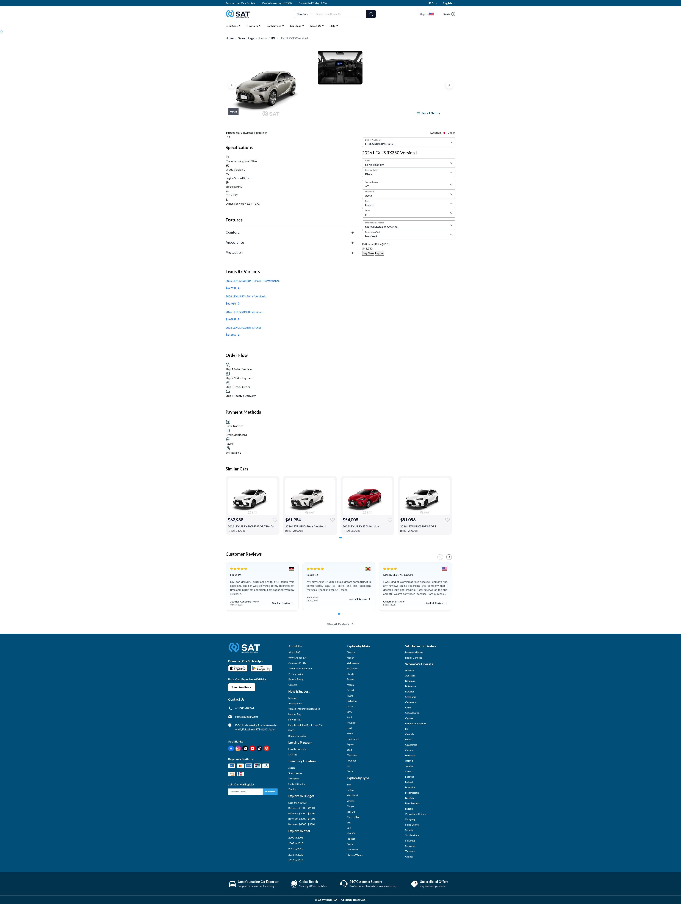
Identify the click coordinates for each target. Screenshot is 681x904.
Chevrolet (352, 755)
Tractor (351, 838)
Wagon (351, 800)
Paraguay (410, 819)
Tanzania (410, 851)
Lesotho (409, 776)
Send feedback (241, 687)
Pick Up (351, 811)
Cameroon (411, 702)
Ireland (409, 760)
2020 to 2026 (295, 860)
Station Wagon (355, 854)
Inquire (379, 253)
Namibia (409, 797)
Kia (348, 765)
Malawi (409, 782)
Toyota (351, 652)
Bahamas (410, 680)
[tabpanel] (252, 505)
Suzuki (350, 690)
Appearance (235, 242)
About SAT (294, 652)
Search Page (246, 38)
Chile (408, 707)
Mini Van (351, 833)
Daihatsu (352, 700)
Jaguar (350, 744)
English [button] (447, 3)
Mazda (350, 684)
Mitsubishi (352, 668)
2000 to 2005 (295, 837)
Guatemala (411, 744)
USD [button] (431, 3)
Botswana (410, 686)
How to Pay (294, 719)
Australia (410, 675)
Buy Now (368, 253)
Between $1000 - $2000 (301, 807)
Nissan (350, 657)
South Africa (412, 835)
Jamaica (409, 766)
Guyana (409, 750)
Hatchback (353, 795)
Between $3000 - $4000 (301, 818)
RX (273, 38)
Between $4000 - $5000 (301, 824)
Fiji (406, 728)
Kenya (408, 771)
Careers (292, 684)
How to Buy (294, 714)
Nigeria (409, 808)
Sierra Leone (412, 824)
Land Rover (353, 738)
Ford (349, 728)
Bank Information (297, 735)
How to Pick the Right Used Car (305, 725)
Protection (234, 252)
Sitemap (292, 697)
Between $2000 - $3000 (301, 813)
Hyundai (351, 760)
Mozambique (412, 792)
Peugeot (351, 722)
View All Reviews (338, 624)
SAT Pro (292, 754)
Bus (349, 822)
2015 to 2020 (295, 854)
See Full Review (281, 602)
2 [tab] (344, 615)
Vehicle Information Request (304, 708)
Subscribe (270, 791)
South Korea (295, 773)
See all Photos (431, 113)
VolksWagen (354, 663)
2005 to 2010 (295, 843)
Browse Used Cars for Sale (240, 3)
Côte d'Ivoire (412, 712)
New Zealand (412, 803)
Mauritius (410, 787)
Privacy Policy (295, 673)
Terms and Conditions (300, 668)
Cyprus (409, 718)
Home (230, 38)
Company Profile (297, 663)
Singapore (293, 778)
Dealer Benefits (413, 657)
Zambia (292, 789)
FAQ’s (291, 730)
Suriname (410, 845)
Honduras (410, 755)
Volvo (350, 733)
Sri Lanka (410, 840)
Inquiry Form (295, 703)
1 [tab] (342, 539)
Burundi (409, 691)
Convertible (353, 816)
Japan (291, 767)
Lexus (263, 38)
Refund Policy (295, 679)
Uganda (409, 856)
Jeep (349, 749)
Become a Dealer (414, 652)
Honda (350, 673)
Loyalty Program (297, 748)
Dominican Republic (415, 723)
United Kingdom (297, 783)
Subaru (351, 679)
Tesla (350, 771)
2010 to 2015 (295, 848)
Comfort (232, 232)
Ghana (408, 739)
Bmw (349, 711)
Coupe (350, 806)
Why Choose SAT (298, 657)
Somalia (409, 829)
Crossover (352, 849)
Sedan (350, 789)
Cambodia (410, 696)
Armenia (409, 670)
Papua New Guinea (415, 813)
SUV (349, 784)
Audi (349, 717)
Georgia (409, 734)
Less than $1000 (297, 802)
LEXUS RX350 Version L (294, 38)
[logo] (244, 650)
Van (349, 827)
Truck (350, 844)
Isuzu (350, 695)
